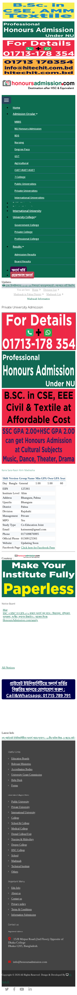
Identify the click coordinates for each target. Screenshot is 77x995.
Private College (24, 231)
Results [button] (17, 246)
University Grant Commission (26, 774)
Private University (20, 807)
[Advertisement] (34, 741)
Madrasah (16, 860)
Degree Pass (22, 149)
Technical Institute (20, 866)
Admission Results (25, 254)
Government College (27, 224)
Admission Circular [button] (24, 114)
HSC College (18, 850)
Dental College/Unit (21, 834)
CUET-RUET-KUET (25, 170)
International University (27, 211)
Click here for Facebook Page (38, 547)
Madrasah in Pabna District (27, 294)
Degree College (19, 844)
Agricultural (21, 163)
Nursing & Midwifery (22, 839)
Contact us (16, 898)
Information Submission (23, 914)
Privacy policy (18, 904)
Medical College (19, 828)
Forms (14, 785)
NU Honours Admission (28, 128)
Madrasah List (53, 294)
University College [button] (24, 217)
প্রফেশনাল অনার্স (22, 275)
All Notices (8, 667)
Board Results (23, 261)
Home (16, 107)
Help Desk (16, 780)
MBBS (18, 121)
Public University (20, 801)
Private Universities (26, 190)
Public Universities (25, 183)
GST (17, 156)
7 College (20, 176)
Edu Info (15, 887)
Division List (50, 289)
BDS (17, 135)
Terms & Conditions (21, 909)
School (14, 855)
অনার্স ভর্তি (18, 270)
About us (16, 893)
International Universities (29, 197)
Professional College (27, 238)
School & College (20, 823)
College (15, 817)
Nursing (19, 142)
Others (14, 871)
